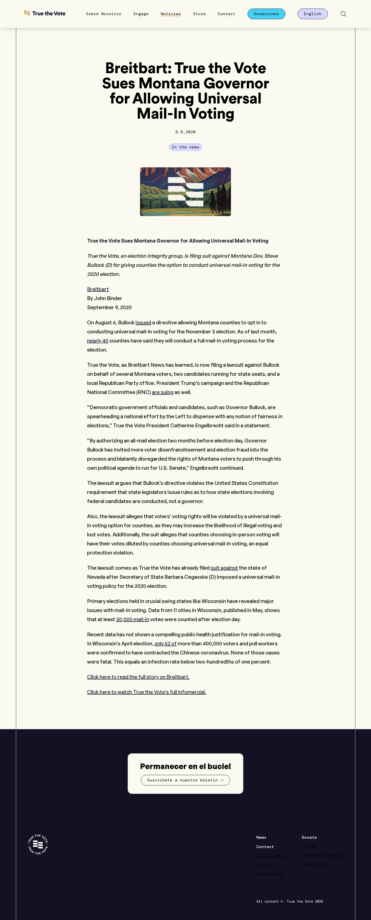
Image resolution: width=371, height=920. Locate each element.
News (261, 837)
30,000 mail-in (132, 619)
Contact (265, 846)
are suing (162, 392)
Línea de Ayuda (270, 874)
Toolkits (263, 865)
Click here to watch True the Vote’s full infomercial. (146, 692)
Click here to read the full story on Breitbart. (138, 677)
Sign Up (309, 846)
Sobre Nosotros (271, 855)
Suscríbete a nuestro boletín (182, 780)
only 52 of (165, 643)
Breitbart (98, 289)
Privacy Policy (314, 864)
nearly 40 (97, 340)
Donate (309, 837)
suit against (224, 568)
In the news (185, 147)
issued (143, 322)
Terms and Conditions (322, 855)
